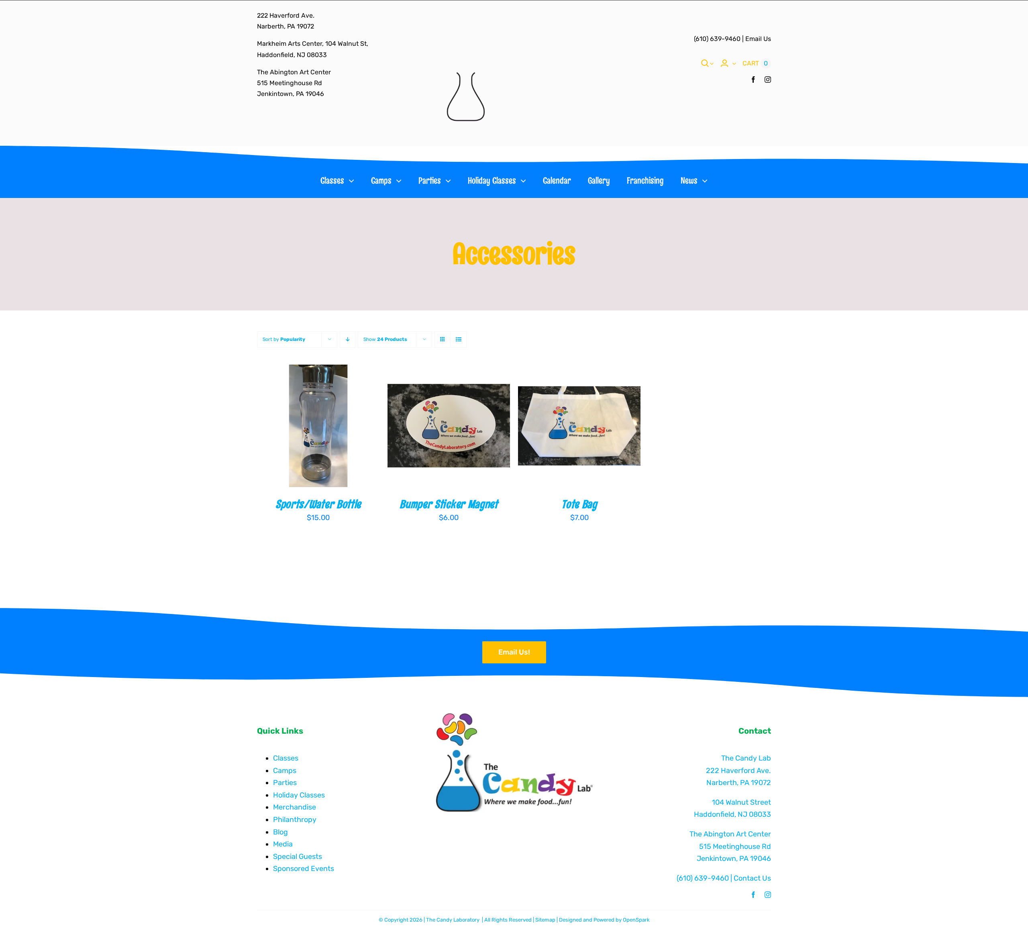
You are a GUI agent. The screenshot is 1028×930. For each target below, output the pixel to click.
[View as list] (458, 339)
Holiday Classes (299, 795)
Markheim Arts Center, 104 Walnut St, (312, 43)
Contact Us (752, 878)
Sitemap (545, 920)
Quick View (346, 426)
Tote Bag (579, 504)
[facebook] (753, 79)
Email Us (758, 39)
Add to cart (292, 426)
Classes (285, 758)
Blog (280, 832)
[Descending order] (347, 339)
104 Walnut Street (741, 802)
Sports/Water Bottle (318, 504)
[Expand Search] (712, 63)
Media (283, 844)
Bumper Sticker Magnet (449, 504)
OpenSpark (636, 920)
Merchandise (294, 807)
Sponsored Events (303, 868)
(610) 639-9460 (717, 39)
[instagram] (768, 79)
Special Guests (297, 856)
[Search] (705, 63)
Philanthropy (294, 819)
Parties (285, 782)
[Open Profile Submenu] (732, 63)
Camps (284, 770)
